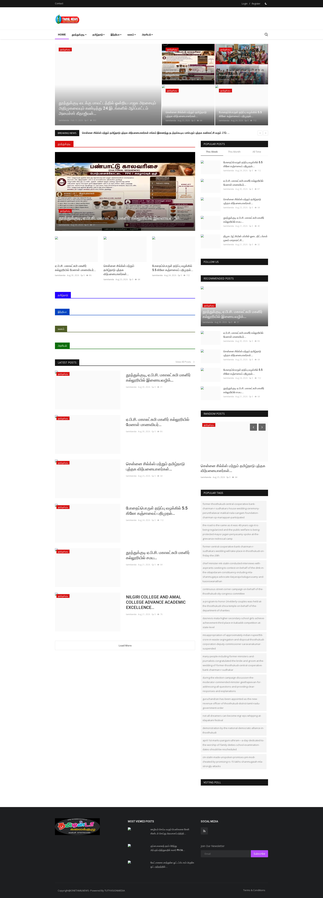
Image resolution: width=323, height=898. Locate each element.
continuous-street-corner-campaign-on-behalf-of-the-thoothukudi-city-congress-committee (233, 591)
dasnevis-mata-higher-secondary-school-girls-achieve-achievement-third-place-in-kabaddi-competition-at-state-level (234, 623)
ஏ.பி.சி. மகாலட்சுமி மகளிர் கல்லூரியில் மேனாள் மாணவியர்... (157, 422)
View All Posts (184, 361)
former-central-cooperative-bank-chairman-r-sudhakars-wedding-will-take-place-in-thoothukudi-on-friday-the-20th (233, 551)
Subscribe (259, 853)
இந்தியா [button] (115, 34)
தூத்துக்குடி (64, 144)
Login (244, 3)
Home (62, 34)
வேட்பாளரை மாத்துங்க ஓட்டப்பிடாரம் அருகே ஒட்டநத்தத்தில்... (172, 864)
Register (256, 3)
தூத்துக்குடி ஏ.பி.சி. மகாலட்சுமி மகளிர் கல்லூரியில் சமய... (158, 555)
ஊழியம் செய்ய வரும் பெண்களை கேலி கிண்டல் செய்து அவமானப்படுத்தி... (169, 831)
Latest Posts (67, 362)
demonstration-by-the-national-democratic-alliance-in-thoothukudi (233, 730)
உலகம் (61, 329)
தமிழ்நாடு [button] (98, 34)
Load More (125, 645)
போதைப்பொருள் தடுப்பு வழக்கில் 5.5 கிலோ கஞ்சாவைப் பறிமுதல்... (157, 511)
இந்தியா (62, 312)
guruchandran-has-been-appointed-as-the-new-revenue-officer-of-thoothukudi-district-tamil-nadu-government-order (231, 703)
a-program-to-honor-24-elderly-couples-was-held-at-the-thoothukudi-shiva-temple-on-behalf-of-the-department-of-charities (232, 606)
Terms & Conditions (254, 890)
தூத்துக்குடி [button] (78, 34)
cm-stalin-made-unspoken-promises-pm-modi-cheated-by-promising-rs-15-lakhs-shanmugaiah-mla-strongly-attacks (233, 761)
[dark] (266, 3)
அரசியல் (62, 345)
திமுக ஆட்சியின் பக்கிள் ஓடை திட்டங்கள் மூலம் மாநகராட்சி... (245, 238)
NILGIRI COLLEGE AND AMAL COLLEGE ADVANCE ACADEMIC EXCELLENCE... (156, 602)
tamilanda (64, 120)
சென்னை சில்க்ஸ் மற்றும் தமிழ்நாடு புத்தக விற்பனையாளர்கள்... (155, 466)
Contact (59, 3)
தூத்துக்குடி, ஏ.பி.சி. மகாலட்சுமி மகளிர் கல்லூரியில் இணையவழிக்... (158, 378)
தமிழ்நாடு (63, 295)
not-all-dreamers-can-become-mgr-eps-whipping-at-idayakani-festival (232, 718)
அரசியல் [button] (146, 34)
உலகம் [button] (130, 34)
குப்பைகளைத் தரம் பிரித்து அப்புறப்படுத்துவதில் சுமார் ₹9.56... (167, 848)
